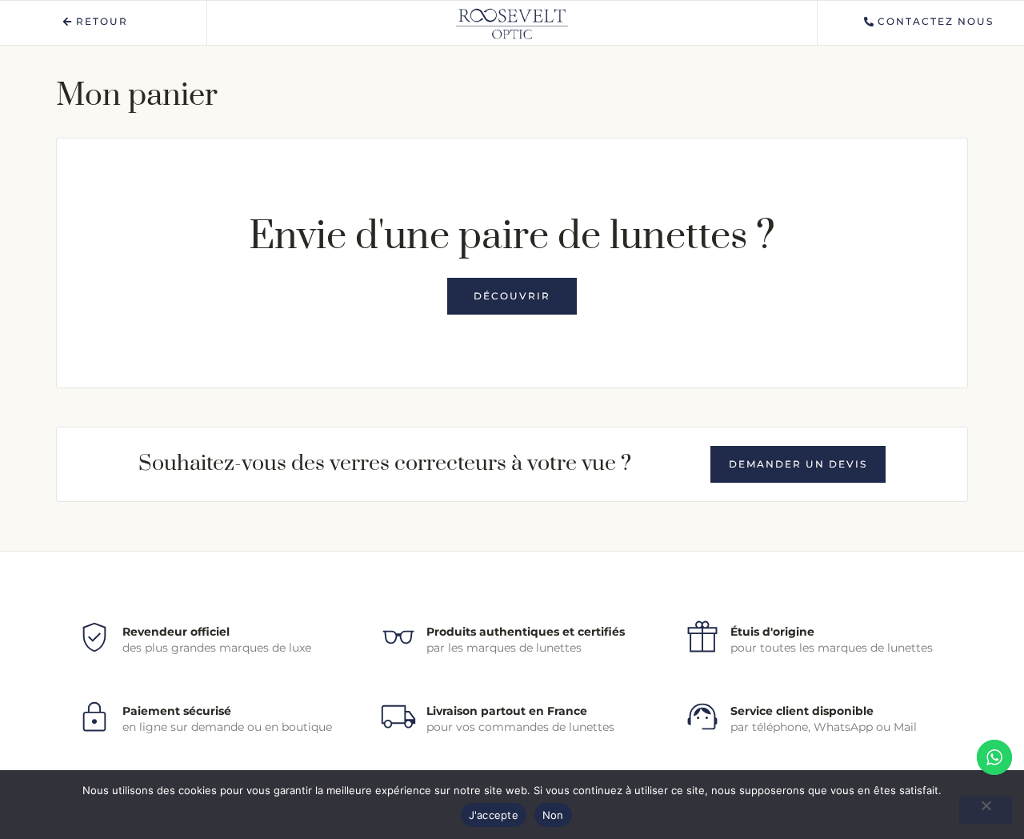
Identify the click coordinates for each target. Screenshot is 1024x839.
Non (553, 815)
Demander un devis (798, 464)
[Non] (985, 810)
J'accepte (493, 815)
